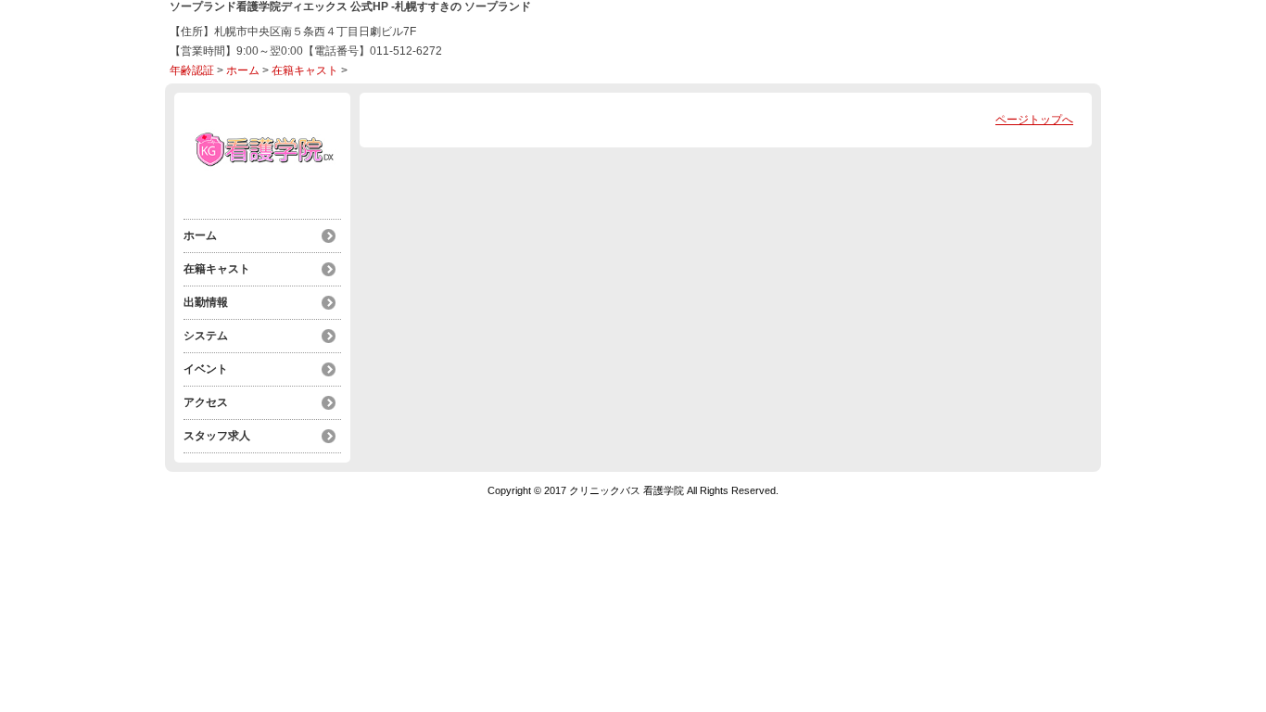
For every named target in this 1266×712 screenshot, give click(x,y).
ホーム (243, 70)
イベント (206, 368)
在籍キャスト (305, 70)
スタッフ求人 (217, 435)
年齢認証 (192, 70)
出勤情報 (206, 302)
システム (206, 335)
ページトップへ (1034, 119)
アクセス (206, 402)
